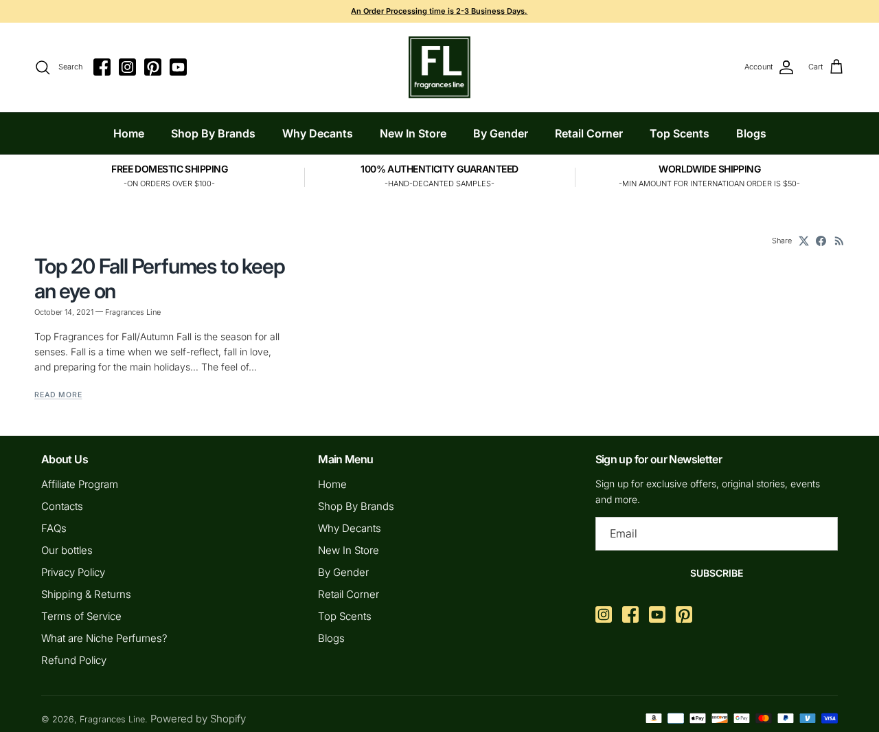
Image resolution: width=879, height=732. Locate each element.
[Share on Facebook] (821, 241)
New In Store (413, 133)
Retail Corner (589, 133)
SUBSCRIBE (716, 573)
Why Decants (317, 133)
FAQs (54, 528)
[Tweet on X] (804, 241)
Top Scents (679, 133)
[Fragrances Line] (439, 67)
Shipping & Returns (86, 594)
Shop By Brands (213, 133)
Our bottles (67, 550)
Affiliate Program (79, 484)
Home (128, 133)
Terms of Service (81, 616)
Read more (58, 394)
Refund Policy (73, 660)
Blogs (751, 133)
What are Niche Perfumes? (104, 638)
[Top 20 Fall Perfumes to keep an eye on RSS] (839, 241)
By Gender (500, 133)
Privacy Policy (73, 572)
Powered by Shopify (198, 718)
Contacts (62, 506)
